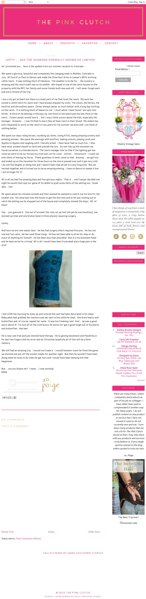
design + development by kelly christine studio (73, 596)
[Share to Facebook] (15, 397)
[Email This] (6, 397)
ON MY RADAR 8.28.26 (129, 341)
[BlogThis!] (9, 397)
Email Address (122, 69)
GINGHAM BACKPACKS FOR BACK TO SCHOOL (129, 350)
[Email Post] (4, 397)
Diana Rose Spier (129, 367)
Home (51, 531)
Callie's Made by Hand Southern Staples (73, 553)
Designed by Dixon (129, 355)
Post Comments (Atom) (28, 538)
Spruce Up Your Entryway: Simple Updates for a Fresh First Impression (129, 373)
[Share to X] (12, 397)
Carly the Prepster (129, 339)
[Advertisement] (22, 509)
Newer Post (7, 531)
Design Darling (129, 346)
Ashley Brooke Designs (129, 329)
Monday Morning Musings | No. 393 (129, 334)
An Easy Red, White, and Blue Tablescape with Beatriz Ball (129, 360)
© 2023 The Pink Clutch (73, 592)
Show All (141, 380)
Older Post (94, 531)
